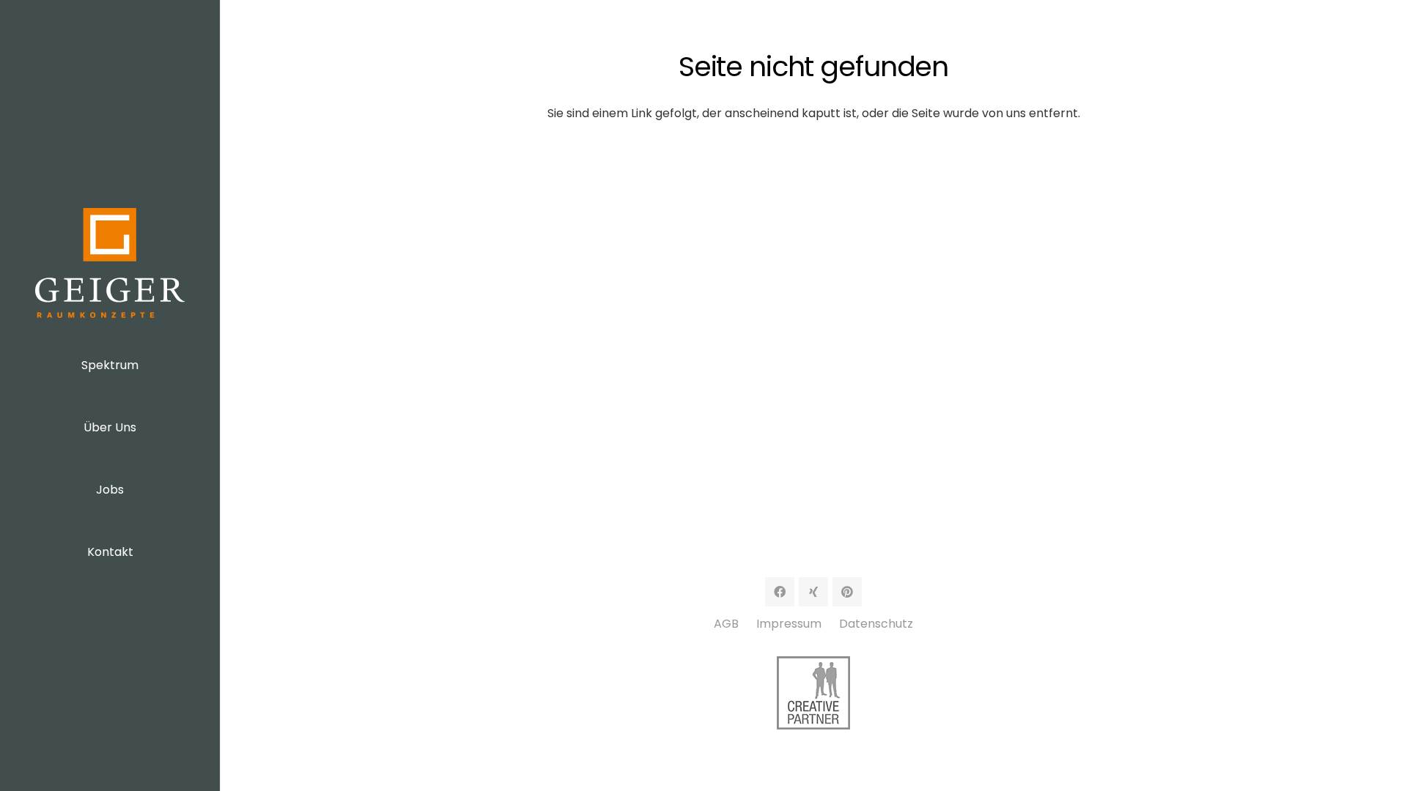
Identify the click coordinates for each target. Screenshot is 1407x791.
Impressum (788, 623)
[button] (149, 363)
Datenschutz (876, 623)
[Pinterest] (847, 591)
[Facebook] (779, 591)
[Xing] (813, 591)
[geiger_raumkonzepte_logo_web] (110, 263)
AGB (726, 623)
